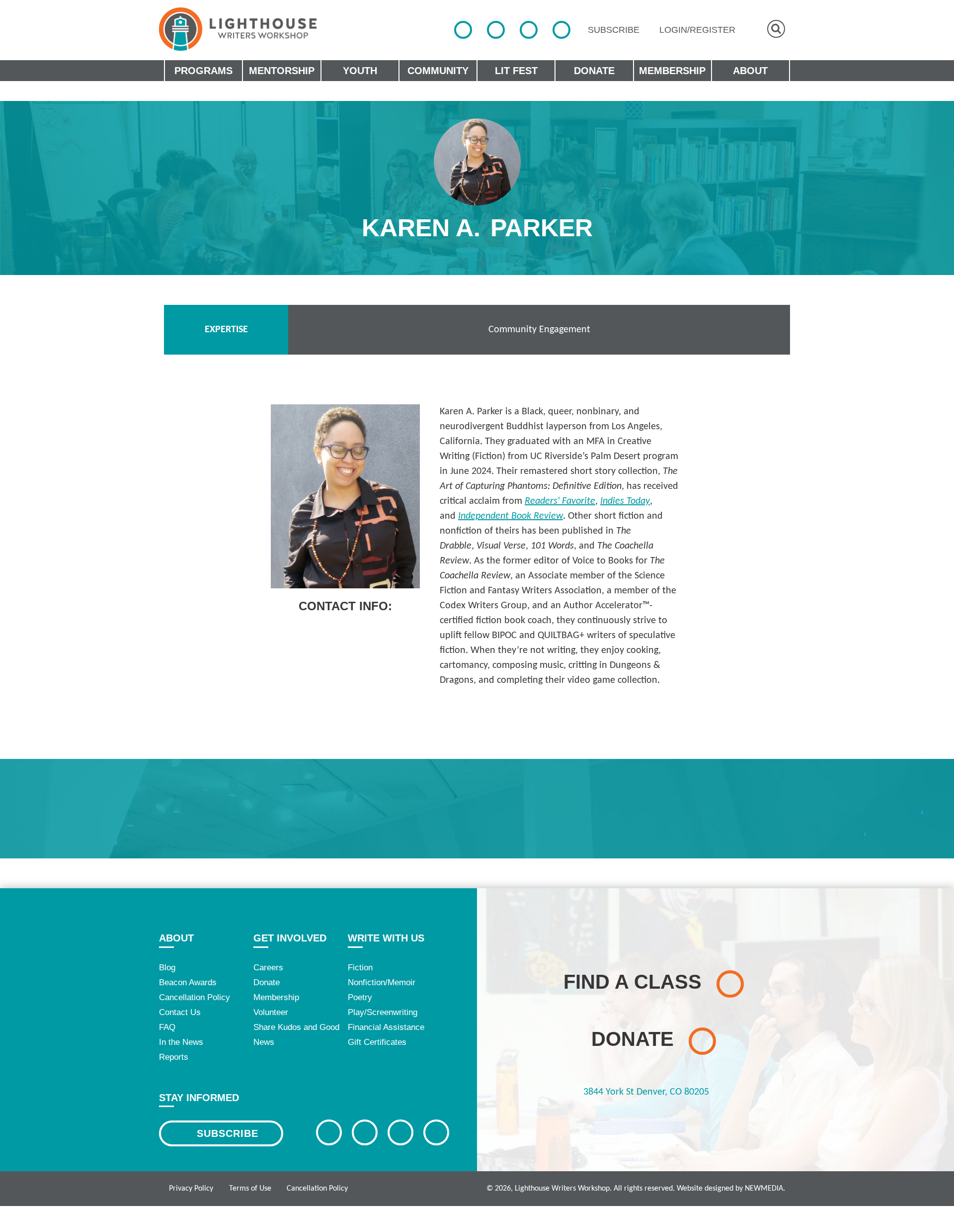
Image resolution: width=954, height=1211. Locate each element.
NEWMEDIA (764, 1189)
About (176, 937)
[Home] (238, 29)
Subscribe (227, 1133)
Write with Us (386, 937)
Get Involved (289, 937)
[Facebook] (463, 30)
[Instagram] (529, 30)
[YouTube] (561, 30)
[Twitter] (496, 30)
